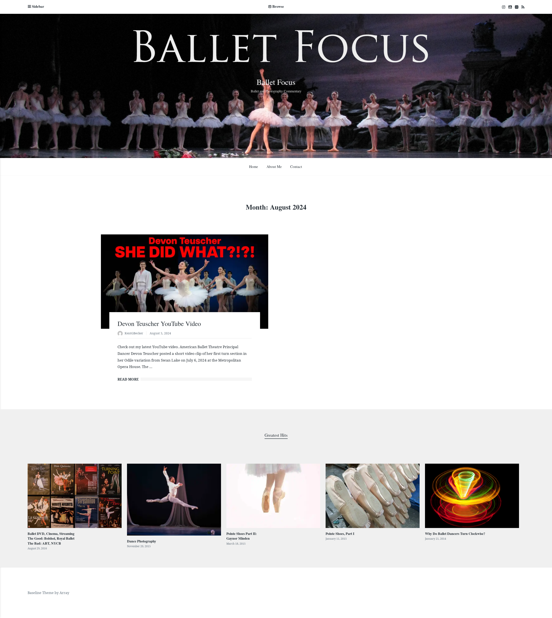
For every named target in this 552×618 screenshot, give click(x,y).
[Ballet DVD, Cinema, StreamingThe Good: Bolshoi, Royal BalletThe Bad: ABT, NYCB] (75, 496)
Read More (128, 379)
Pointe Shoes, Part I (340, 533)
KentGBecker (134, 333)
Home (253, 166)
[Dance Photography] (174, 500)
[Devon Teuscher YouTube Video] (184, 281)
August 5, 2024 (160, 333)
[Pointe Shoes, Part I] (373, 496)
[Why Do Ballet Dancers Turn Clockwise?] (472, 496)
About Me (274, 166)
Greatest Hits (276, 435)
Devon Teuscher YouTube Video (159, 323)
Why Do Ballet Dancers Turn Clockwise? (455, 533)
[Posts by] (121, 333)
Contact (296, 166)
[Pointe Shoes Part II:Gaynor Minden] (273, 496)
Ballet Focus (276, 82)
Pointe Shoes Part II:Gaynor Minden (241, 536)
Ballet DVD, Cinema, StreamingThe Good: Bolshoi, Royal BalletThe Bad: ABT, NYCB (51, 538)
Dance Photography (141, 541)
